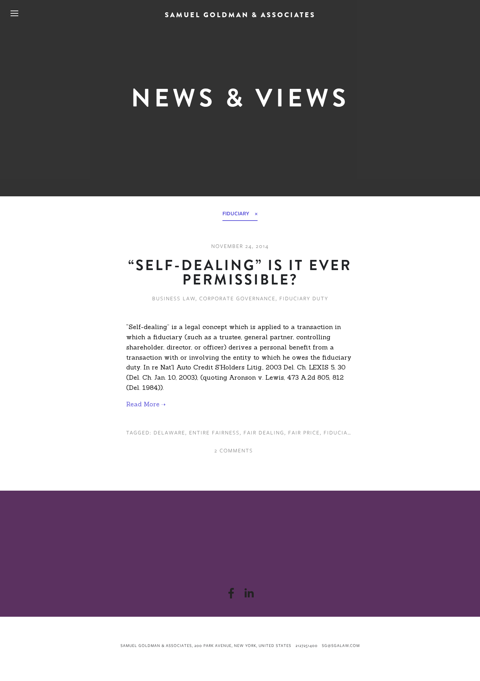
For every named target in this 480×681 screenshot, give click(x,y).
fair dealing (264, 433)
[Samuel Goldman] (248, 593)
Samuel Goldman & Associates (240, 15)
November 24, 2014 (240, 246)
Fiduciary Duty (303, 298)
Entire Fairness (214, 433)
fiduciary (339, 433)
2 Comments (232, 450)
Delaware (169, 433)
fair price (304, 433)
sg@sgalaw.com (341, 645)
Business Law (173, 298)
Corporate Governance (237, 298)
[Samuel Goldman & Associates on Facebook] (231, 593)
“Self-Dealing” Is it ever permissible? (240, 272)
